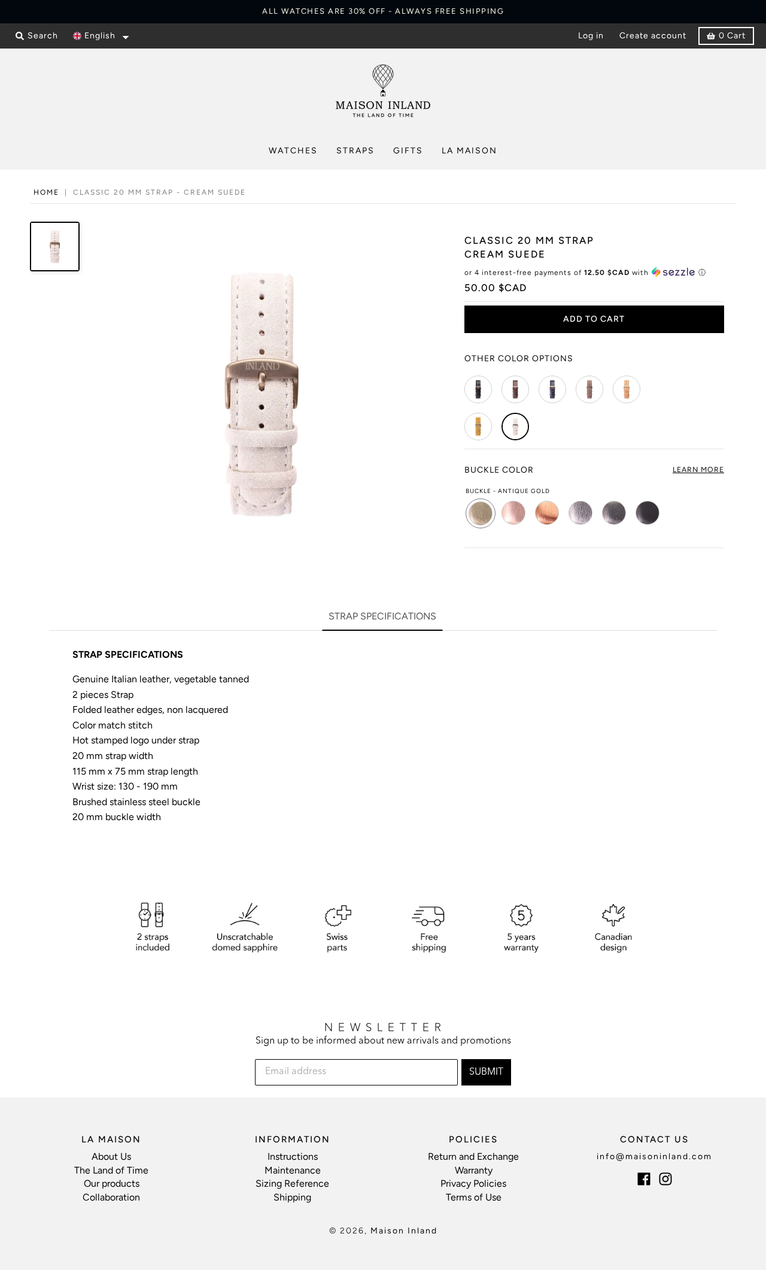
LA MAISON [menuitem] (469, 151)
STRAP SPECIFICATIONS (382, 616)
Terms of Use (473, 1197)
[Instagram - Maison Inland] (665, 1179)
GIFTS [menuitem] (408, 151)
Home (46, 192)
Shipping (292, 1197)
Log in (591, 36)
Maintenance (293, 1170)
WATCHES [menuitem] (293, 151)
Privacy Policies (473, 1183)
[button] (100, 36)
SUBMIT (486, 1072)
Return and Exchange (473, 1156)
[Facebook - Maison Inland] (644, 1179)
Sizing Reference (292, 1183)
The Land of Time (111, 1170)
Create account (652, 36)
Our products (111, 1183)
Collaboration (111, 1197)
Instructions (293, 1156)
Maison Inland (403, 1231)
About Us (111, 1156)
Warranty (474, 1170)
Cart (732, 36)
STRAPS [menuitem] (355, 151)
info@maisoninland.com (654, 1156)
